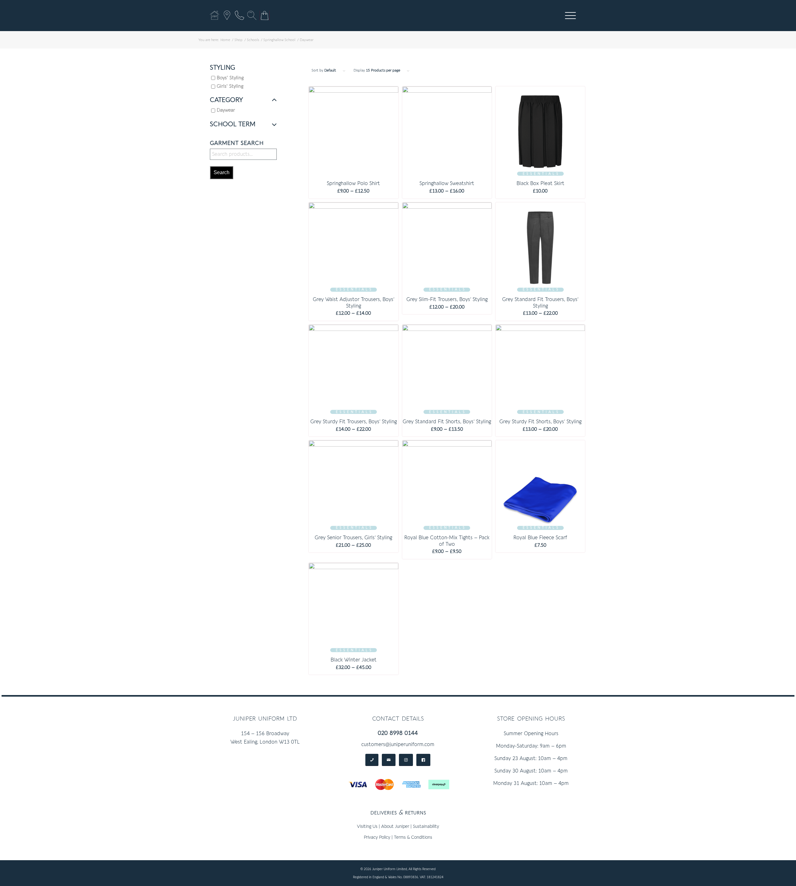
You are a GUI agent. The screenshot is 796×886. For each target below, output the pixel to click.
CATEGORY (226, 100)
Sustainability (426, 826)
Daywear (226, 110)
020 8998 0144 (398, 733)
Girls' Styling (230, 86)
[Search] (252, 15)
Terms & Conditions (413, 837)
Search (221, 172)
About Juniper (395, 826)
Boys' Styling (230, 78)
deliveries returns (398, 812)
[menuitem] (570, 15)
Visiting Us (367, 826)
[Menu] (568, 15)
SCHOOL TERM (233, 124)
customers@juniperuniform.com (397, 744)
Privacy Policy (377, 837)
